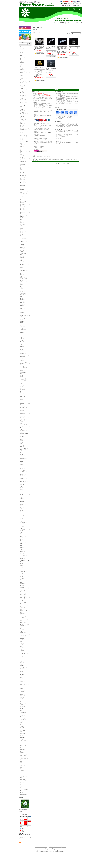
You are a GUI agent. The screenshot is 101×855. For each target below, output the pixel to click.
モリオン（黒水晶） (24, 481)
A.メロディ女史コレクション (25, 790)
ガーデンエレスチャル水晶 (25, 159)
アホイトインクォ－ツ (24, 664)
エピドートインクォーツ (25, 122)
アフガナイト (23, 69)
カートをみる (40, 22)
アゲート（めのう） (24, 57)
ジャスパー (22, 245)
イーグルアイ (23, 110)
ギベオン (22, 169)
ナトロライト (23, 340)
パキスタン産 (23, 594)
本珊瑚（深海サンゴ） (24, 293)
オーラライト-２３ (24, 141)
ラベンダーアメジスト (24, 84)
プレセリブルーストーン (25, 426)
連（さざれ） (23, 553)
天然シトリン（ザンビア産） (25, 627)
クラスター (22, 575)
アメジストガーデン (24, 82)
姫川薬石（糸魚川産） (24, 370)
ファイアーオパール (24, 684)
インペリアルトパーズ (24, 119)
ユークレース (23, 703)
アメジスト (22, 77)
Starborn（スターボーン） (25, 561)
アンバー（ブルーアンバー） (25, 100)
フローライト (23, 429)
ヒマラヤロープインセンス (25, 716)
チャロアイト (23, 312)
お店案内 (64, 847)
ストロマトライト (24, 266)
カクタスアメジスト (24, 571)
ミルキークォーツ (24, 471)
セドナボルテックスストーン (25, 287)
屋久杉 (21, 488)
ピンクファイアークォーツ (25, 392)
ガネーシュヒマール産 (24, 587)
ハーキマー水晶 (23, 362)
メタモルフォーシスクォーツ (25, 476)
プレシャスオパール (24, 136)
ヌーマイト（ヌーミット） (24, 342)
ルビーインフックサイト (25, 653)
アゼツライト (23, 62)
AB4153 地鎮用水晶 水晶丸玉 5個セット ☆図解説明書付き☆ (39, 47)
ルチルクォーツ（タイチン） (25, 513)
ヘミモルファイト (24, 436)
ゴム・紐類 (22, 779)
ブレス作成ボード (24, 780)
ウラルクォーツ (23, 294)
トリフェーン (23, 329)
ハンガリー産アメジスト (25, 573)
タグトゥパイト (23, 302)
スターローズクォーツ (24, 542)
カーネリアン (23, 157)
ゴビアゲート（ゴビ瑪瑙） (24, 59)
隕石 (21, 701)
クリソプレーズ (23, 189)
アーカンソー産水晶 (24, 89)
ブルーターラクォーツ (24, 417)
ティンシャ (22, 772)
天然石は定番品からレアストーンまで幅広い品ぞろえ (30, 2)
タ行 (21, 296)
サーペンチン (23, 232)
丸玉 (21, 641)
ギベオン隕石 (23, 730)
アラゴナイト (23, 86)
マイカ (21, 454)
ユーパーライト (23, 490)
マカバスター (23, 567)
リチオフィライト (24, 505)
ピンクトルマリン (24, 388)
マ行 (21, 452)
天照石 (21, 322)
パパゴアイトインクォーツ (25, 359)
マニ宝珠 (22, 770)
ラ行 (21, 492)
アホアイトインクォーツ (25, 72)
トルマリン (22, 331)
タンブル (22, 708)
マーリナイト (23, 460)
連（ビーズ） (23, 551)
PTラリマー (22, 726)
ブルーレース (23, 423)
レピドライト (23, 528)
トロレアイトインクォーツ (25, 334)
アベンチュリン (23, 71)
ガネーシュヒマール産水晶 (25, 152)
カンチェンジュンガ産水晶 (25, 167)
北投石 (21, 443)
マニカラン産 (23, 600)
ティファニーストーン (24, 318)
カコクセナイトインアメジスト (25, 147)
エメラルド (22, 123)
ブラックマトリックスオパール (25, 414)
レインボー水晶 (23, 522)
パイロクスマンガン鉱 (24, 355)
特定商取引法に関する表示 (55, 847)
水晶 (21, 649)
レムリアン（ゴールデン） (24, 533)
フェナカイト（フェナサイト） (25, 404)
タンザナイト (23, 307)
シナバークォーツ (24, 240)
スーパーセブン (23, 280)
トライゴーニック (24, 629)
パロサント (22, 713)
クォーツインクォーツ (24, 175)
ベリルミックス (23, 442)
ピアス (21, 565)
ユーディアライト (24, 489)
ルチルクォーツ (23, 508)
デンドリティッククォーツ (25, 324)
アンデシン (22, 94)
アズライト (22, 61)
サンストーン (23, 234)
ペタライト (22, 432)
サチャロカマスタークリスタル (25, 225)
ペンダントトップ (24, 724)
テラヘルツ (22, 675)
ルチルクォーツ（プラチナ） (25, 516)
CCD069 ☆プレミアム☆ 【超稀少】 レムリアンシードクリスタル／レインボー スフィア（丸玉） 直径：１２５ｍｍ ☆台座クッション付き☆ (39, 71)
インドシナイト (23, 116)
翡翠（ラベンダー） (24, 375)
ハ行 (21, 344)
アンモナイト (23, 107)
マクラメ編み (23, 733)
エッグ (21, 656)
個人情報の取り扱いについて (41, 847)
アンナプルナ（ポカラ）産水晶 (25, 96)
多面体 (21, 757)
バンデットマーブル (24, 369)
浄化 (21, 710)
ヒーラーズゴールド (24, 380)
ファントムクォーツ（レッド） (25, 401)
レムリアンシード (24, 631)
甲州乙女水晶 (23, 253)
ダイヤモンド (23, 299)
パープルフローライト (24, 366)
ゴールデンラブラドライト (25, 210)
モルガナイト (23, 482)
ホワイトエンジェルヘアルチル (25, 450)
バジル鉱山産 (23, 596)
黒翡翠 (21, 376)
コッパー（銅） (23, 201)
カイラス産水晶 (23, 607)
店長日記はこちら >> (24, 809)
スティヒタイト (23, 260)
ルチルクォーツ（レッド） (24, 519)
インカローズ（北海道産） (24, 114)
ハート (21, 764)
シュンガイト (23, 248)
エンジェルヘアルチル (24, 128)
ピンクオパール (23, 389)
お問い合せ (70, 22)
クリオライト (23, 184)
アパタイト (22, 68)
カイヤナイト (23, 144)
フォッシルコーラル (24, 406)
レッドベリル (23, 526)
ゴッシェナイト (23, 199)
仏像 (21, 762)
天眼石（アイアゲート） (25, 321)
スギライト (22, 254)
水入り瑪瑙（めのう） (24, 470)
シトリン (22, 237)
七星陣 (21, 787)
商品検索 (22, 42)
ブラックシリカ (23, 412)
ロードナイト (23, 543)
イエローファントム (24, 632)
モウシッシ (22, 480)
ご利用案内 (61, 22)
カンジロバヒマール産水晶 (25, 165)
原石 (21, 661)
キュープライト (23, 172)
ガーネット (22, 162)
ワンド (21, 747)
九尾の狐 (22, 752)
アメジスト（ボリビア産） (24, 79)
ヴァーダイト (23, 346)
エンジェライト (23, 125)
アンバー (22, 98)
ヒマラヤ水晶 (23, 378)
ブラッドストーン (24, 416)
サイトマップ (79, 22)
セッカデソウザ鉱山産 (24, 624)
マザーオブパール (24, 458)
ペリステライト (23, 439)
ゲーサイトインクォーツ (25, 198)
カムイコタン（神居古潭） (24, 149)
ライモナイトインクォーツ (25, 495)
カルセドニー (23, 155)
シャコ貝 (22, 244)
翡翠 (21, 373)
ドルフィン (22, 759)
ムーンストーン (23, 474)
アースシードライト (24, 91)
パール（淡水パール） (24, 367)
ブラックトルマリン (24, 332)
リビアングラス (23, 507)
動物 (21, 761)
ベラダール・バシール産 (25, 597)
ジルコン (22, 243)
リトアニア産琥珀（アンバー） (25, 103)
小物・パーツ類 (23, 776)
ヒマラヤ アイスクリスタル (25, 679)
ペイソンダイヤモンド (24, 430)
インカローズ (23, 112)
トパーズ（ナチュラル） (25, 326)
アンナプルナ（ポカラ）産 (25, 591)
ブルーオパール (23, 135)
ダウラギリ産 (23, 593)
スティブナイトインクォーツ (25, 262)
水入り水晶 (22, 468)
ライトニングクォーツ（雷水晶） (24, 637)
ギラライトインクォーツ (25, 171)
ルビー (21, 521)
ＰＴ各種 (22, 727)
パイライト (22, 349)
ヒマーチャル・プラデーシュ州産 (25, 617)
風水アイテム (23, 745)
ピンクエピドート (24, 385)
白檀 (21, 383)
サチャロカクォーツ (24, 222)
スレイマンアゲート (24, 278)
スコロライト (23, 259)
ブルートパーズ (23, 419)
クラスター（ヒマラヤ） (25, 585)
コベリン (22, 202)
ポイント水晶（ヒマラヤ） (24, 603)
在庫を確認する (39, 52)
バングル (22, 547)
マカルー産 (22, 598)
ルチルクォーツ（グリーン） (25, 511)
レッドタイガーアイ (24, 301)
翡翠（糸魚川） (23, 372)
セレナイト (22, 290)
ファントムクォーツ (24, 399)
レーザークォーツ (24, 639)
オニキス (22, 132)
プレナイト (22, 427)
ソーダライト (23, 291)
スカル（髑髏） (23, 755)
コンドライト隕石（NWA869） (24, 216)
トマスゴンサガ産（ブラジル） (25, 579)
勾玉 (21, 768)
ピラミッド (22, 765)
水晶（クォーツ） (24, 251)
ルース (21, 549)
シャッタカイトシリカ (24, 247)
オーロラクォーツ (24, 139)
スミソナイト (23, 273)
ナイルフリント (23, 338)
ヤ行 (21, 486)
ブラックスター (23, 410)
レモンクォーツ (23, 535)
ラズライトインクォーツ (25, 497)
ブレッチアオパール (24, 424)
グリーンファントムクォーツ (25, 192)
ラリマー (22, 501)
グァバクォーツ (23, 174)
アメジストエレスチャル (25, 81)
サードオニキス (23, 231)
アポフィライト (23, 74)
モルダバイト (23, 484)
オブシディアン (23, 138)
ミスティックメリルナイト (25, 466)
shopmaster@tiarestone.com (57, 159)
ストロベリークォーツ (24, 264)
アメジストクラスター (24, 570)
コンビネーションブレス (25, 217)
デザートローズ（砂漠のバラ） (25, 316)
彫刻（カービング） (24, 749)
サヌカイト (22, 227)
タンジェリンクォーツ (24, 576)
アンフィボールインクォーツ (25, 106)
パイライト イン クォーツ (25, 351)
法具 (21, 767)
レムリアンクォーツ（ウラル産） (25, 530)
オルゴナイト (23, 743)
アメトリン (22, 85)
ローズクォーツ (23, 537)
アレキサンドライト (24, 88)
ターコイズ (22, 304)
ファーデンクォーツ (24, 398)
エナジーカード (23, 712)
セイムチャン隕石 (24, 281)
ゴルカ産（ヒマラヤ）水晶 (25, 205)
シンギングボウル (24, 719)
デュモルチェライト (24, 319)
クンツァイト (23, 195)
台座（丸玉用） (23, 740)
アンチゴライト (23, 92)
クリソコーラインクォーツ (25, 187)
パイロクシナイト (24, 353)
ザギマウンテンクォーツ (25, 221)
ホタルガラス (23, 446)
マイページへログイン (51, 22)
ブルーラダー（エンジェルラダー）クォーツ (25, 421)
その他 (21, 704)
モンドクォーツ (23, 635)
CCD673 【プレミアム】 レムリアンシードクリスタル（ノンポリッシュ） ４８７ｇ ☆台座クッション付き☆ (51, 49)
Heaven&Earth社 (24, 433)
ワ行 (21, 545)
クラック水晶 (23, 179)
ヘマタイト (22, 435)
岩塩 (21, 722)
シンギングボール (24, 774)
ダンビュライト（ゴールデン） (25, 310)
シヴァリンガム (23, 754)
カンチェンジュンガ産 (24, 588)
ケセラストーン (23, 196)
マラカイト (22, 461)
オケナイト (22, 131)
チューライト (23, 314)
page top (78, 85)
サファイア (22, 228)
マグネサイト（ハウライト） (25, 456)
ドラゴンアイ (23, 328)
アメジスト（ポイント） (25, 667)
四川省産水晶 (23, 583)
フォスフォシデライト (24, 407)
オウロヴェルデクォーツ (25, 129)
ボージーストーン (24, 690)
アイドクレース (23, 49)
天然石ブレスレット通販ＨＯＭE (62, 163)
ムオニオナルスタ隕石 (24, 473)
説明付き (35, 32)
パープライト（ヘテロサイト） (25, 364)
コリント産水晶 (23, 622)
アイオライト (23, 48)
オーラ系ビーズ (23, 556)
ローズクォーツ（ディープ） (25, 540)
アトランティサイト (24, 66)
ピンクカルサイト (24, 386)
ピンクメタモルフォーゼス (25, 394)
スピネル (22, 267)
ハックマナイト (23, 356)
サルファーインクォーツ (25, 229)
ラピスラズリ (23, 498)
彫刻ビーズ (22, 558)
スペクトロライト (24, 269)
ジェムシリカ (23, 235)
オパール (22, 133)
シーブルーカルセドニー (25, 250)
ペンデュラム (23, 735)
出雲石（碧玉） (23, 109)
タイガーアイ (23, 298)
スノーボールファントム (25, 634)
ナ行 (21, 337)
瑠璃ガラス (22, 731)
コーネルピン (23, 206)
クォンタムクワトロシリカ (25, 178)
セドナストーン (23, 284)
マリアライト (23, 462)
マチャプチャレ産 (24, 619)
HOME (34, 27)
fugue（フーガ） (24, 794)
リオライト (22, 503)
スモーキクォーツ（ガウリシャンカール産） (25, 277)
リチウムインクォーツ (24, 504)
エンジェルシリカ (24, 126)
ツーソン (22, 658)
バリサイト (22, 360)
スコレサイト (23, 257)
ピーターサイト (23, 382)
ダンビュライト (23, 308)
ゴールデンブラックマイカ (25, 213)
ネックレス (22, 729)
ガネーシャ (22, 751)
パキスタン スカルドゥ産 (25, 614)
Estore (54, 848)
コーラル (22, 208)
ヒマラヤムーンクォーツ (25, 379)
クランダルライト (24, 181)
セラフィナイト (23, 288)
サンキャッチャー (24, 784)
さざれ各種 (22, 706)
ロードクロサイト (24, 693)
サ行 (21, 219)
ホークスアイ (23, 445)
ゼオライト (22, 283)
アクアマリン (23, 52)
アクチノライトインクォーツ (25, 55)
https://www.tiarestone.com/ (41, 159)
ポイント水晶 (23, 620)
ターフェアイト (23, 305)
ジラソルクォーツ (24, 241)
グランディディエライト (25, 182)
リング (21, 563)
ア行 (21, 46)
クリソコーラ (23, 185)
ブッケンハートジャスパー (25, 686)
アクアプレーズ (23, 51)
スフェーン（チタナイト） (24, 271)
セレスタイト (23, 582)
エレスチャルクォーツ (24, 668)
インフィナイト (23, 117)
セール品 (22, 782)
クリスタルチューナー (24, 721)
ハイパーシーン (23, 348)
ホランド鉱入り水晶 (24, 448)
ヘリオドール (23, 438)
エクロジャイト (23, 120)
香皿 (21, 778)
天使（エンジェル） (24, 758)
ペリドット (22, 440)
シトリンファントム (24, 238)
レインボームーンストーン (25, 524)
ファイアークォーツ (24, 396)
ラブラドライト (23, 500)
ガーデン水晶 (23, 161)
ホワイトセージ (23, 718)
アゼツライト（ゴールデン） (25, 64)
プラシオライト (23, 409)
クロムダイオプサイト (24, 193)
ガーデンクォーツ (24, 644)
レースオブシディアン (24, 536)
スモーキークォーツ (24, 274)
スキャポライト (23, 256)
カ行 (21, 143)
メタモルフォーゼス (24, 478)
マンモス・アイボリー (24, 464)
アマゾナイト (23, 75)
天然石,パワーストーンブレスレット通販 (28, 1)
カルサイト (22, 154)
